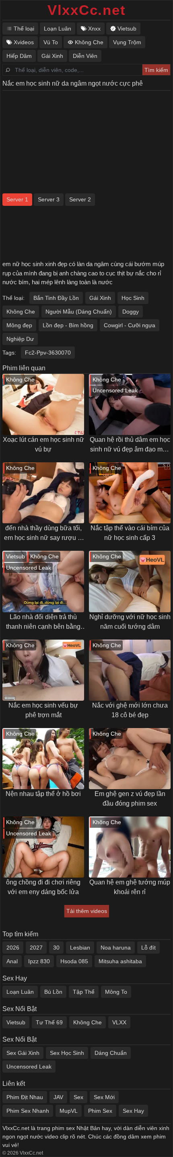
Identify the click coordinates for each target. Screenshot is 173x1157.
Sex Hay (133, 1111)
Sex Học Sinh (67, 1053)
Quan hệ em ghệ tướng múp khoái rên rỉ (129, 887)
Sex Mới (104, 1097)
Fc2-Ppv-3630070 (48, 352)
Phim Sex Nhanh (27, 1111)
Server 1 (17, 199)
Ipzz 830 (39, 961)
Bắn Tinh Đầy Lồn (56, 298)
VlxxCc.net (86, 10)
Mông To (116, 992)
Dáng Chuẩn (111, 1053)
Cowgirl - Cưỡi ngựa (129, 325)
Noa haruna (116, 947)
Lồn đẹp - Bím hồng (68, 325)
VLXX (119, 1022)
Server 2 (80, 199)
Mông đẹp (19, 325)
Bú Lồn (53, 992)
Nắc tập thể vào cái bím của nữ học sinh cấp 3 (130, 533)
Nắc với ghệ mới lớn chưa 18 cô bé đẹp (130, 710)
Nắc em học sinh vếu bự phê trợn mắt (43, 710)
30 (56, 947)
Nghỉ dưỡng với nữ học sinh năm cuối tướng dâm (130, 621)
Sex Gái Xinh (22, 1053)
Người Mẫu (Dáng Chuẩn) (78, 311)
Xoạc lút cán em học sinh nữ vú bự (43, 444)
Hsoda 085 (74, 961)
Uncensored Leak (28, 1066)
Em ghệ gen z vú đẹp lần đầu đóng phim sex (130, 798)
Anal (12, 961)
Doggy (130, 311)
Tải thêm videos (86, 911)
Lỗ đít (148, 947)
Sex (78, 1097)
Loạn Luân (20, 992)
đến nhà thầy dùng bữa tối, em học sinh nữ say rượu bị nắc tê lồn (43, 534)
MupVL (69, 1111)
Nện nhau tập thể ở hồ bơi (43, 793)
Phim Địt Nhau (24, 1097)
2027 (36, 947)
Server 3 (49, 199)
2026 (12, 947)
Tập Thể (84, 992)
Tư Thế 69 (49, 1022)
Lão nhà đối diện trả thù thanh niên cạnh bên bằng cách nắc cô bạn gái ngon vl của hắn (43, 622)
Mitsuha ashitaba (120, 961)
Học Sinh (133, 298)
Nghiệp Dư (20, 339)
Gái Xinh (100, 298)
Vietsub (15, 1022)
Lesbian (80, 947)
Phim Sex (100, 1111)
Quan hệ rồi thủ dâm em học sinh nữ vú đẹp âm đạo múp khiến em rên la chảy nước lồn (130, 445)
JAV (58, 1097)
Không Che (20, 311)
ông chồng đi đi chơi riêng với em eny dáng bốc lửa (43, 887)
